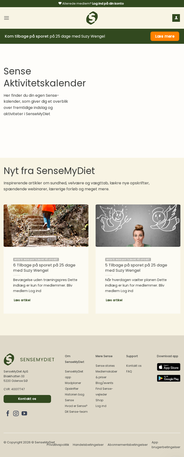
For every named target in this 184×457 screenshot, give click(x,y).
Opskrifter (71, 389)
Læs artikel (22, 300)
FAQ (129, 371)
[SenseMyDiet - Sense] (92, 18)
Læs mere (165, 36)
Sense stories (105, 366)
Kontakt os (134, 366)
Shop (99, 400)
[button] (6, 18)
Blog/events (104, 383)
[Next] (174, 253)
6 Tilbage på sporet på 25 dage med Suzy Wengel (44, 268)
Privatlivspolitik (58, 445)
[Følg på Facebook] (8, 414)
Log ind (101, 406)
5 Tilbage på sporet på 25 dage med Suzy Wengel (136, 268)
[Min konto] (176, 18)
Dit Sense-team (76, 412)
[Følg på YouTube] (24, 414)
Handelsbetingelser (88, 445)
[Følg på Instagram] (16, 414)
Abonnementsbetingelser (128, 445)
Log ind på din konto (108, 3)
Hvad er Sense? (76, 406)
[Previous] (10, 253)
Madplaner (73, 383)
